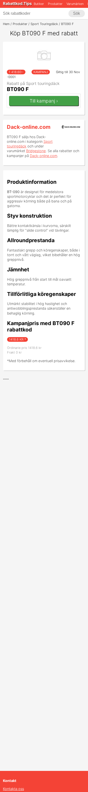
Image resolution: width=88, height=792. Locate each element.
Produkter (55, 4)
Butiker (39, 4)
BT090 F (18, 89)
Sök (76, 13)
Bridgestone (36, 151)
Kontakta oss (13, 789)
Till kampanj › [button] (44, 101)
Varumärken (75, 4)
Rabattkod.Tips (17, 3)
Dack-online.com (28, 127)
